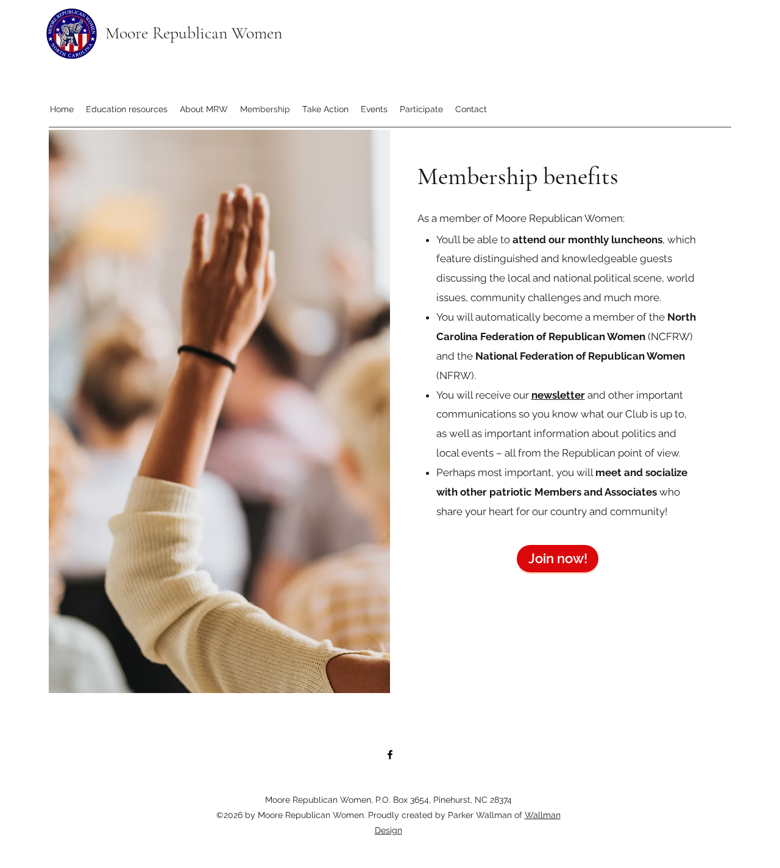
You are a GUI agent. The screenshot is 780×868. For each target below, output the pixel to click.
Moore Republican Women (193, 33)
